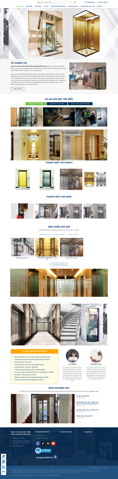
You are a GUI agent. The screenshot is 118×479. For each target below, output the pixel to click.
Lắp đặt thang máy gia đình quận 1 (91, 125)
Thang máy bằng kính (96, 469)
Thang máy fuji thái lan (75, 473)
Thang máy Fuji (73, 6)
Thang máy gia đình (26, 125)
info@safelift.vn (20, 446)
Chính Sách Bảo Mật (42, 438)
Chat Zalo (4, 463)
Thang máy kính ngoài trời (59, 473)
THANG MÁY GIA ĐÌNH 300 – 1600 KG (51, 258)
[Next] (108, 180)
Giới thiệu (29, 6)
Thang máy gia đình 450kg (31, 470)
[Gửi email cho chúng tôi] (48, 443)
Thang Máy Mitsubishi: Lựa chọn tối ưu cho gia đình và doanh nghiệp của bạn (33, 469)
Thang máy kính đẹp (45, 473)
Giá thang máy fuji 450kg (80, 471)
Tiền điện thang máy (17, 470)
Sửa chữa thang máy (73, 469)
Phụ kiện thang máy (73, 234)
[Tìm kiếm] (75, 2)
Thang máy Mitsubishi (58, 6)
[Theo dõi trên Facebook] (37, 443)
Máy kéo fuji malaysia (94, 471)
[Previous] (9, 250)
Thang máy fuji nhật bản (38, 471)
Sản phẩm (38, 6)
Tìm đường (3, 458)
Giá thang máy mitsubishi (46, 470)
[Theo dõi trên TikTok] (43, 443)
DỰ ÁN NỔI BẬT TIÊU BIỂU (59, 99)
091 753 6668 (20, 438)
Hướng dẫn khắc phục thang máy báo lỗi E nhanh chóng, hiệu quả (59, 124)
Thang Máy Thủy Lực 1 (75, 258)
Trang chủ (20, 6)
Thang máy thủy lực (87, 6)
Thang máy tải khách (45, 234)
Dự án (46, 6)
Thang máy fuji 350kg (52, 471)
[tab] (35, 103)
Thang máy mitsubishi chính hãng (64, 470)
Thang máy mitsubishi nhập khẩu (20, 471)
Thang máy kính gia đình (84, 416)
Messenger (3, 468)
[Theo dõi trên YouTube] (53, 443)
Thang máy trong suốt (32, 473)
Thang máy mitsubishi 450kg (83, 470)
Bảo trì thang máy (61, 469)
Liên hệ (99, 6)
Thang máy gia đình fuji (65, 471)
